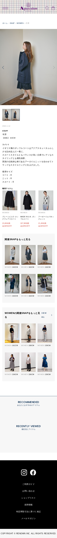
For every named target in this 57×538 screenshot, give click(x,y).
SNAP (12, 23)
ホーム (5, 23)
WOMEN (20, 23)
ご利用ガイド (28, 484)
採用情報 (28, 505)
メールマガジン (28, 518)
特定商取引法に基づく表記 (28, 511)
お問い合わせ (28, 491)
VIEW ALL (44, 315)
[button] (3, 67)
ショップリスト (28, 498)
